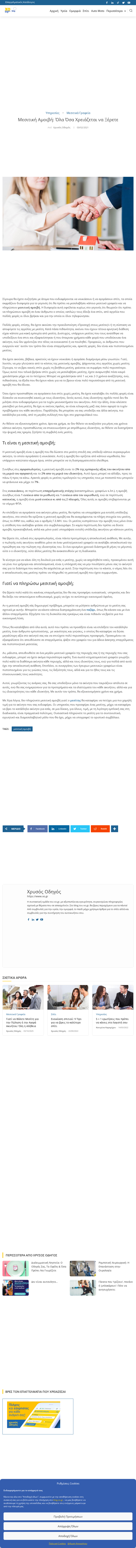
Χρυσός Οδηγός (61, 127)
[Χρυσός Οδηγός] (14, 904)
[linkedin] (33, 918)
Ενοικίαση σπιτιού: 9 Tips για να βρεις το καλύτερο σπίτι (66, 1022)
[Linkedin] (112, 2)
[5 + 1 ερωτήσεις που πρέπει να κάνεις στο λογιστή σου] (112, 997)
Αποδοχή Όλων (68, 1536)
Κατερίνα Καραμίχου (106, 1027)
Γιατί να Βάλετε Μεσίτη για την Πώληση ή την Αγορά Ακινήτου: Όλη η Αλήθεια (22, 1022)
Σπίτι (53, 1014)
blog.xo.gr (58, 1499)
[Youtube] (129, 2)
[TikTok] (118, 2)
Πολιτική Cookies (57, 1543)
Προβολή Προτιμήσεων (68, 1516)
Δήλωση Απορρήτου (77, 1543)
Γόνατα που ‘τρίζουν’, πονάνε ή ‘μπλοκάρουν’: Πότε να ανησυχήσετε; (116, 1285)
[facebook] (28, 918)
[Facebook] (107, 2)
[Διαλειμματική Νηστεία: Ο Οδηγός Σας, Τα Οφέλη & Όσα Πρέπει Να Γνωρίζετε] (15, 1269)
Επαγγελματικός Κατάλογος (20, 2)
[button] (130, 10)
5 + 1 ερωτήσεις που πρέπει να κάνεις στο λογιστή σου (112, 1020)
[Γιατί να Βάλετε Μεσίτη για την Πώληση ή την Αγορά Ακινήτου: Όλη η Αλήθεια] (23, 997)
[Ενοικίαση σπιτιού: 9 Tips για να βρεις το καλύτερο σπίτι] (67, 997)
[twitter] (37, 918)
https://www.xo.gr (37, 896)
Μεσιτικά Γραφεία (78, 113)
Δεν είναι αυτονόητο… (44, 1281)
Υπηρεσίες (53, 113)
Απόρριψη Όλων (68, 1526)
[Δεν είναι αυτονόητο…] (15, 1288)
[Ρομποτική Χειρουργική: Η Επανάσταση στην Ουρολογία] (83, 1269)
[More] (114, 828)
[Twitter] (123, 2)
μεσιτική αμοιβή (22, 729)
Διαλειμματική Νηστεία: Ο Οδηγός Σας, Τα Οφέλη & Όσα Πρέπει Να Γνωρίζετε (48, 1266)
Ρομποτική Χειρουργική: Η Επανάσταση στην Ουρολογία (114, 1266)
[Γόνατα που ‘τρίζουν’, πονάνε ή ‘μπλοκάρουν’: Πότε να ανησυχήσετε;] (83, 1288)
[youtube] (41, 918)
